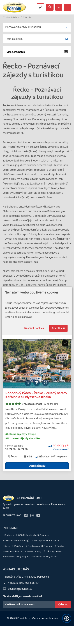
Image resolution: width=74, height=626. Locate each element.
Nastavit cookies (34, 328)
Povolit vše (58, 328)
